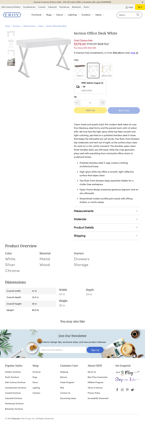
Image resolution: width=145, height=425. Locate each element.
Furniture (36, 372)
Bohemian (76, 7)
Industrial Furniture (13, 398)
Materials (80, 219)
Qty (75, 97)
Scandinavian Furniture (15, 387)
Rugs (35, 377)
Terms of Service (95, 387)
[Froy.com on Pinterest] (127, 390)
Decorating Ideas (68, 398)
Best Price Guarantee (97, 377)
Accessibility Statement (98, 398)
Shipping (79, 235)
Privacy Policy (94, 393)
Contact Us (65, 393)
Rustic (86, 7)
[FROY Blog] (127, 375)
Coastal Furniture (13, 393)
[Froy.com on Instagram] (122, 390)
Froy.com (16, 418)
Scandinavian (29, 7)
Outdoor (36, 393)
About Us (92, 372)
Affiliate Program (95, 382)
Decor (35, 382)
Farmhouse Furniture (14, 403)
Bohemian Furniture (14, 409)
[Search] (138, 15)
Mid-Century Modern (10, 7)
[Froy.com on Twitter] (132, 390)
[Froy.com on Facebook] (117, 390)
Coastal (41, 7)
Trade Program (67, 382)
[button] (38, 15)
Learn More (86, 90)
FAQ (62, 387)
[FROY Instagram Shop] (127, 382)
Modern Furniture (13, 372)
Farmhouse (64, 7)
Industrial (52, 7)
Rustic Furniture (12, 377)
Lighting (36, 387)
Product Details (84, 227)
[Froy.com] (12, 15)
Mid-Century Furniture (15, 382)
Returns (63, 377)
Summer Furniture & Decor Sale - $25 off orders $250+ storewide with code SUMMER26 (72, 2)
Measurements (83, 211)
